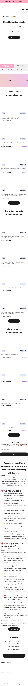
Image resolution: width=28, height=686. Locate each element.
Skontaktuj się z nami (14, 656)
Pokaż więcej (14, 203)
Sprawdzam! (14, 37)
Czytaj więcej (14, 629)
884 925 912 (15, 645)
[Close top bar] (27, 1)
